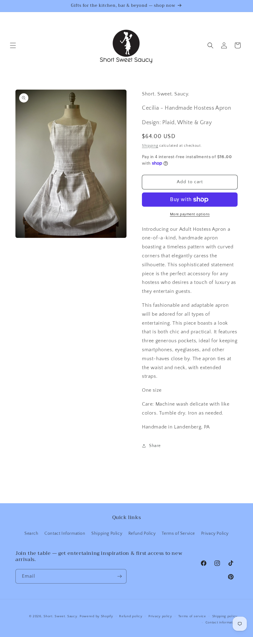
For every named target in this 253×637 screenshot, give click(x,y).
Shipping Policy (106, 533)
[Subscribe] (119, 576)
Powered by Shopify (96, 616)
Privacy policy (160, 616)
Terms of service (192, 616)
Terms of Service (178, 533)
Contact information (221, 622)
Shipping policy (225, 616)
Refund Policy (142, 533)
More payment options (190, 214)
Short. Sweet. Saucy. (61, 616)
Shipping (150, 146)
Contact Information (64, 533)
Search (31, 533)
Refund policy (130, 616)
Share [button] (155, 445)
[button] (13, 45)
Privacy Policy (215, 533)
